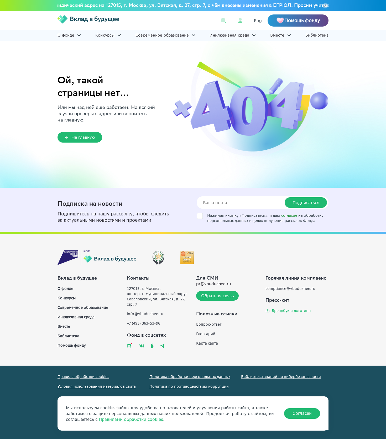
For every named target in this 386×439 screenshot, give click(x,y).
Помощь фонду (72, 345)
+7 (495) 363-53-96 (143, 323)
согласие (289, 215)
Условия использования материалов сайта (97, 386)
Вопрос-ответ (208, 324)
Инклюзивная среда (229, 35)
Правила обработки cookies (83, 376)
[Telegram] (162, 346)
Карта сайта (207, 343)
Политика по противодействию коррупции (189, 386)
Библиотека (316, 35)
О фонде (66, 35)
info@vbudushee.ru (145, 313)
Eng (258, 20)
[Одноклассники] (152, 346)
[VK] (141, 345)
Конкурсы (104, 35)
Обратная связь (217, 295)
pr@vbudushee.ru (213, 284)
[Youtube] (130, 345)
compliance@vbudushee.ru (290, 288)
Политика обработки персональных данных (189, 376)
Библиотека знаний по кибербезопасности (281, 376)
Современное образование (162, 35)
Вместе (277, 35)
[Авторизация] (240, 20)
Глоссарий (205, 333)
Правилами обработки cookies (131, 419)
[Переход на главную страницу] (88, 20)
